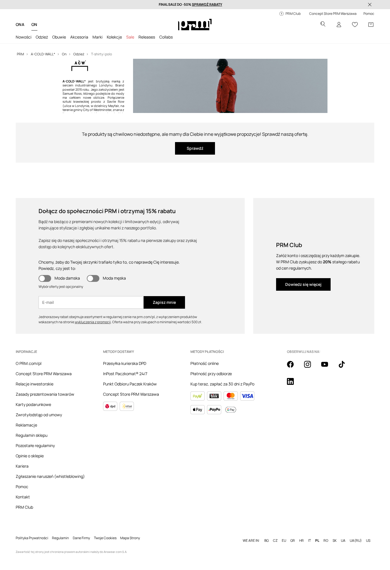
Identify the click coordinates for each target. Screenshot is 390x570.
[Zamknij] (369, 4)
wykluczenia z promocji (93, 322)
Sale (130, 37)
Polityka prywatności (32, 538)
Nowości (23, 37)
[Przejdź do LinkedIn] (294, 384)
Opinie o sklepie (30, 455)
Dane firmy (81, 538)
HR (301, 541)
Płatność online (204, 363)
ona (20, 24)
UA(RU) (356, 541)
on (34, 24)
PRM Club (24, 507)
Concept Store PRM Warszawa (44, 373)
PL (317, 541)
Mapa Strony (130, 538)
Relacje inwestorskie (34, 384)
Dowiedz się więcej (303, 284)
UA (343, 541)
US (368, 541)
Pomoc (22, 486)
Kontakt (23, 497)
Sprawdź (195, 148)
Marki (97, 37)
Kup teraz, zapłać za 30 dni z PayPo (222, 384)
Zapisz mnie (164, 302)
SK (335, 541)
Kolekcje (114, 37)
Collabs (166, 37)
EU (284, 541)
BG (266, 541)
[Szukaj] (322, 25)
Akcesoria (79, 37)
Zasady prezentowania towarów (45, 394)
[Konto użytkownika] (338, 24)
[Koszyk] (370, 24)
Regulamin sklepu (31, 435)
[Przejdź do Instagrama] (311, 367)
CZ (275, 541)
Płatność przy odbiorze (211, 373)
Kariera (22, 466)
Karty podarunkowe (33, 404)
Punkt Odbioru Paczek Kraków (130, 384)
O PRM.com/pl (28, 363)
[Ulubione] (354, 24)
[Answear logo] (195, 24)
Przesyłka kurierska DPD (124, 363)
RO (325, 541)
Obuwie (59, 37)
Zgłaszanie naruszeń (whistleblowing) (50, 476)
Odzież (42, 37)
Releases (146, 37)
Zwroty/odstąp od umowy (39, 414)
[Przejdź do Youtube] (328, 367)
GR (292, 541)
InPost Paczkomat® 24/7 (125, 373)
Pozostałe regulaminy (35, 445)
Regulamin (60, 538)
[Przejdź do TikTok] (345, 367)
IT (309, 541)
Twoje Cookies (105, 538)
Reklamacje (26, 425)
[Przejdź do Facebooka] (294, 367)
